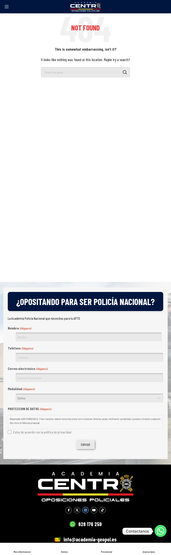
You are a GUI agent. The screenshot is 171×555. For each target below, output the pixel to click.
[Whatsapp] (161, 531)
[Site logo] (85, 6)
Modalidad (21, 389)
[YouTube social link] (94, 510)
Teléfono (20, 348)
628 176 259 (90, 524)
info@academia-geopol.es (90, 539)
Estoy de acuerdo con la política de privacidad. (42, 432)
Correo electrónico (27, 368)
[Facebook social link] (68, 510)
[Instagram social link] (85, 510)
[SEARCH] (125, 72)
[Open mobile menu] (6, 6)
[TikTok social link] (102, 510)
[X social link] (77, 510)
